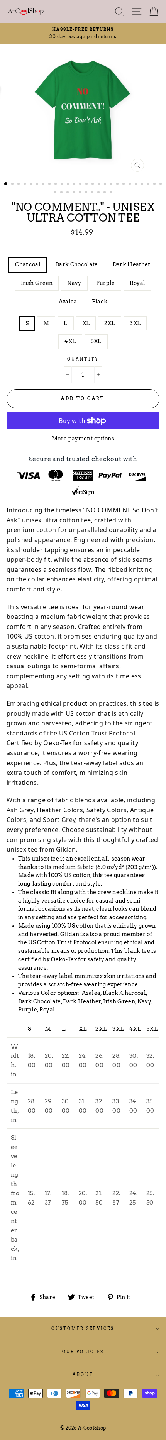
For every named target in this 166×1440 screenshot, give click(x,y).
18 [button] (112, 184)
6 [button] (38, 184)
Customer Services (82, 1328)
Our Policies (83, 1351)
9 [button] (56, 184)
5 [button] (32, 184)
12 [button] (75, 184)
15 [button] (93, 184)
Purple (105, 283)
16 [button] (100, 184)
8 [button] (50, 184)
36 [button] (111, 193)
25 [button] (155, 184)
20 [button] (124, 184)
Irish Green (37, 283)
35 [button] (105, 193)
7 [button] (44, 184)
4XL (70, 341)
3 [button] (19, 184)
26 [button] (161, 184)
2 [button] (13, 184)
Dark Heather (132, 264)
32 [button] (87, 193)
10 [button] (62, 184)
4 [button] (25, 184)
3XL (135, 323)
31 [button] (81, 193)
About (83, 1374)
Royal (138, 283)
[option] (83, 34)
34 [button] (99, 193)
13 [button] (81, 184)
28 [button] (62, 193)
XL (86, 323)
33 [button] (93, 193)
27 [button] (56, 193)
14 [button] (87, 184)
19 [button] (118, 184)
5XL (96, 341)
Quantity (82, 359)
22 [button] (137, 184)
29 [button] (68, 193)
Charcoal (28, 264)
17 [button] (106, 184)
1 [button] (6, 184)
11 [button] (69, 184)
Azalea (68, 301)
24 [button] (149, 184)
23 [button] (143, 184)
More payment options (83, 438)
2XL (109, 323)
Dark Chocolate (76, 264)
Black (100, 301)
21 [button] (130, 184)
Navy (74, 283)
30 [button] (74, 193)
